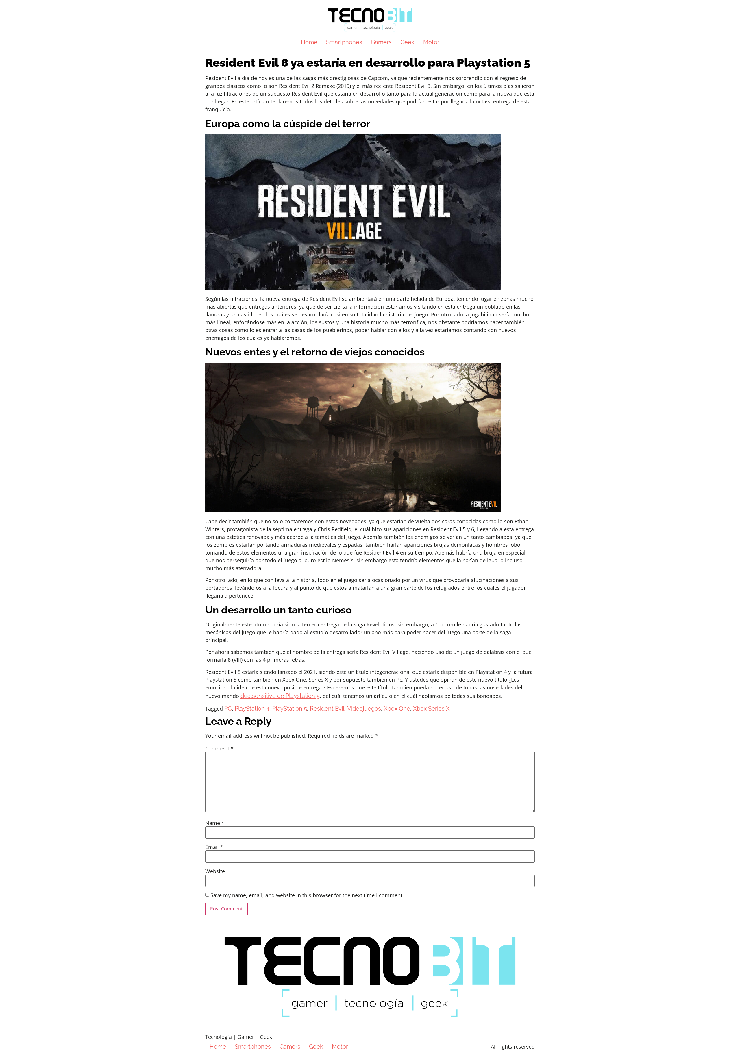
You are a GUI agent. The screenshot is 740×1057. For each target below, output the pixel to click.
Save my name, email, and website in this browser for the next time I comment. (307, 895)
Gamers (381, 42)
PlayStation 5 (289, 708)
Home (309, 42)
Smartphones (344, 42)
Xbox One (397, 708)
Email (214, 847)
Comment (219, 748)
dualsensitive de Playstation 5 (280, 695)
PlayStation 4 (252, 708)
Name (214, 823)
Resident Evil (327, 708)
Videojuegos (364, 708)
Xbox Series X (431, 708)
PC (228, 708)
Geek (407, 42)
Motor (431, 42)
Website (215, 871)
